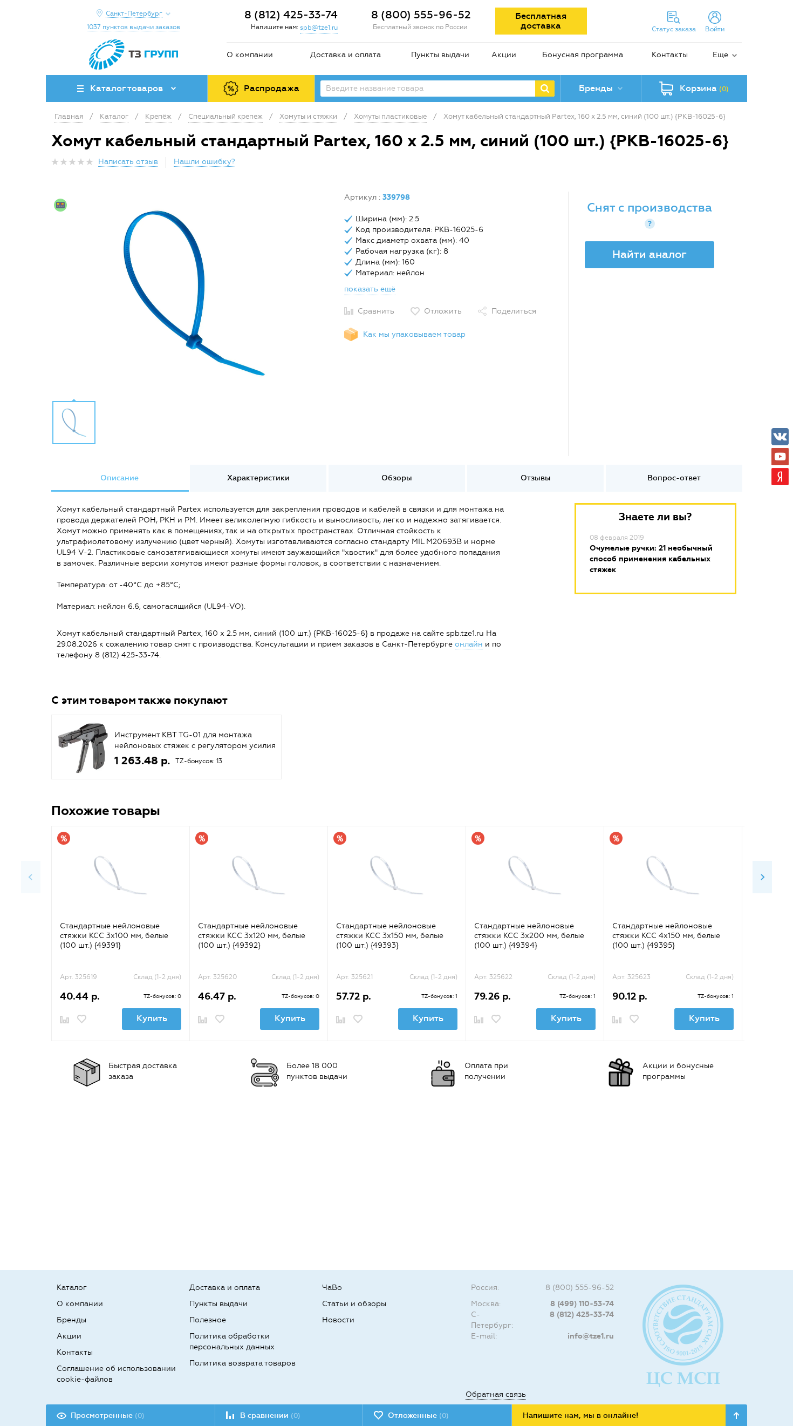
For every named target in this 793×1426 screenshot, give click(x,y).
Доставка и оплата (345, 54)
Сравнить (376, 311)
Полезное (207, 1320)
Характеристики (258, 478)
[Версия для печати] (736, 164)
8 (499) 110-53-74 (582, 1303)
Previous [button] (30, 877)
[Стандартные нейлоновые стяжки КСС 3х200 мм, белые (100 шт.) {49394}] (535, 878)
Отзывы (536, 478)
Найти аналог (649, 254)
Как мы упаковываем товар (414, 334)
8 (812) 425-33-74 (291, 14)
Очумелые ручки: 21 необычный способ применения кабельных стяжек (651, 559)
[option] (193, 293)
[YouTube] (780, 456)
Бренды (71, 1320)
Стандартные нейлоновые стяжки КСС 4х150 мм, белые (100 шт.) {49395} (666, 935)
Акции (503, 54)
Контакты (670, 54)
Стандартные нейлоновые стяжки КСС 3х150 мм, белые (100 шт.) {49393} (389, 935)
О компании (250, 54)
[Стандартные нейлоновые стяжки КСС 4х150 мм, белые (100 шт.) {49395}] (673, 878)
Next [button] (762, 877)
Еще (720, 54)
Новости (338, 1320)
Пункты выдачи (440, 54)
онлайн (469, 644)
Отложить (443, 311)
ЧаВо (332, 1287)
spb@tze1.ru (319, 27)
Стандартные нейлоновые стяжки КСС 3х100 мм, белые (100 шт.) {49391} (114, 935)
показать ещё (369, 289)
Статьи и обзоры (354, 1303)
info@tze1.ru (591, 1336)
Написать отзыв (128, 161)
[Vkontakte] (780, 436)
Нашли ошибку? (204, 161)
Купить (151, 1018)
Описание (119, 478)
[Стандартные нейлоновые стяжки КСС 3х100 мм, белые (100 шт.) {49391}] (120, 878)
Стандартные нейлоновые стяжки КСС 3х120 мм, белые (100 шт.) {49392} (251, 935)
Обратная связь (496, 1394)
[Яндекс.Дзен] (780, 476)
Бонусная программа (582, 54)
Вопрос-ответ (674, 478)
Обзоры (396, 478)
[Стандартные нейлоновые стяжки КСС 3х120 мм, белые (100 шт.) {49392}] (258, 878)
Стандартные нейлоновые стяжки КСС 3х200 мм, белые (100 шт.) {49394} (529, 935)
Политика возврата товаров (242, 1363)
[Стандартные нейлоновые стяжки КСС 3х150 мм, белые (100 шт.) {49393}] (397, 878)
